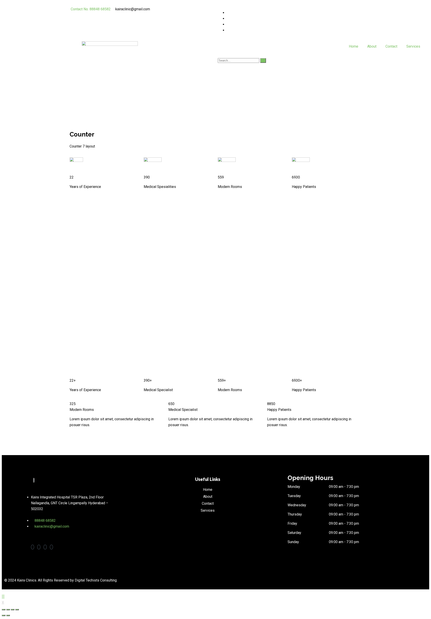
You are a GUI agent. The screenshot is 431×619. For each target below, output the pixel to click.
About (371, 46)
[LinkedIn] (228, 24)
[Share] (8, 609)
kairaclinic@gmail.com (52, 526)
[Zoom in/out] (17, 609)
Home (353, 46)
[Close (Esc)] (3, 609)
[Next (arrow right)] (8, 615)
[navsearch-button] (219, 54)
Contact (391, 46)
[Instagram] (228, 30)
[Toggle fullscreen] (12, 609)
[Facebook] (228, 13)
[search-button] (263, 60)
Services (413, 46)
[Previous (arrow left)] (3, 615)
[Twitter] (228, 18)
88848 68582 (45, 520)
